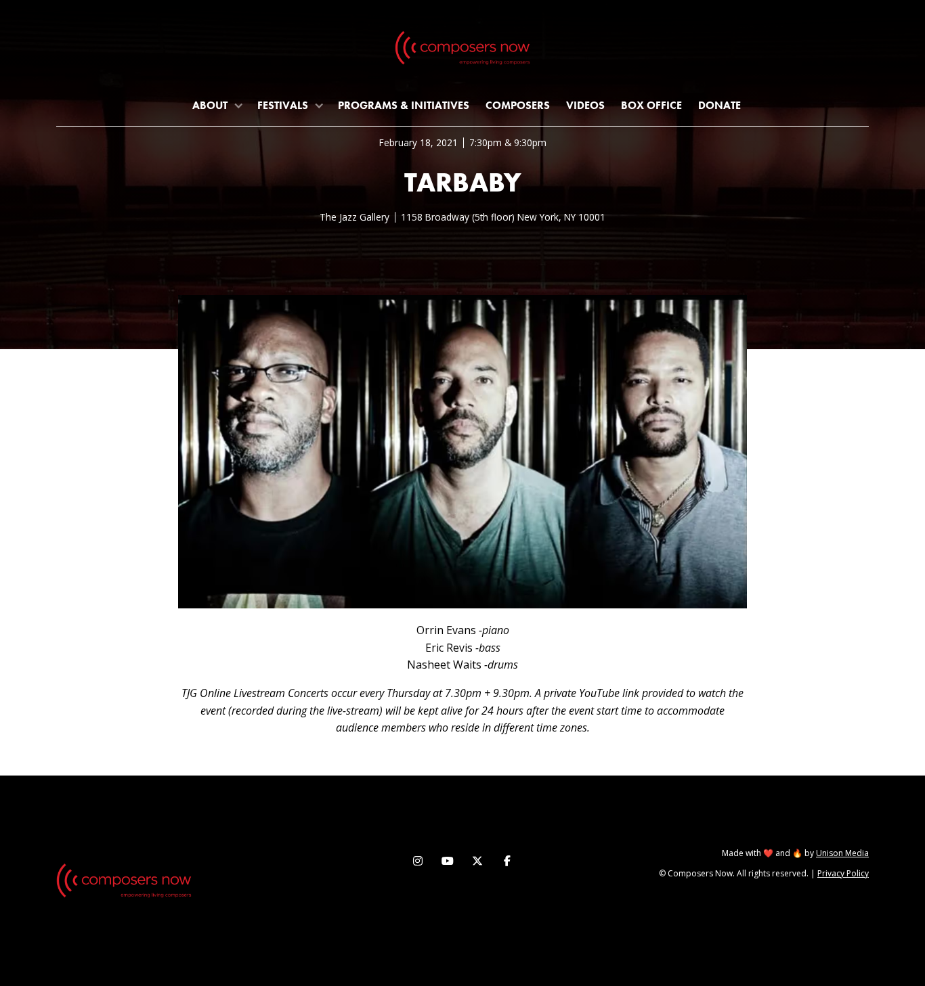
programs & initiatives (403, 105)
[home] (462, 51)
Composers (518, 105)
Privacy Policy (843, 873)
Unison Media (842, 853)
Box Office (651, 105)
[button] (216, 105)
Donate (719, 105)
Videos (585, 105)
